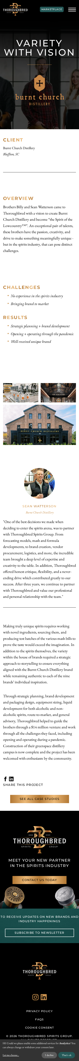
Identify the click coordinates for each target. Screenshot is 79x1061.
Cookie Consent (39, 1027)
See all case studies (39, 799)
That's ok (67, 1055)
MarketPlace (51, 9)
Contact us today (39, 880)
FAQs (39, 1019)
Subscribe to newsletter (39, 932)
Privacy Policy (39, 1011)
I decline (49, 1055)
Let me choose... (11, 1055)
